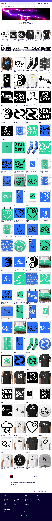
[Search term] (33, 3)
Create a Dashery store (17, 505)
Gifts (50, 6)
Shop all (49, 29)
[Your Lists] (48, 3)
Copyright (26, 503)
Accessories (38, 6)
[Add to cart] (8, 41)
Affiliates (15, 500)
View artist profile (30, 23)
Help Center (27, 499)
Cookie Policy (24, 511)
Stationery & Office (45, 6)
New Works (6, 499)
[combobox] (22, 3)
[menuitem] (2, 6)
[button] (6, 49)
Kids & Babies (33, 6)
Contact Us (27, 504)
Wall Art (22, 6)
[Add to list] (8, 31)
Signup (5, 504)
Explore (2, 6)
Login (5, 503)
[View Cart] (50, 3)
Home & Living (27, 6)
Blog (5, 500)
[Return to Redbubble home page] (4, 3)
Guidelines (26, 500)
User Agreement (6, 511)
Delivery (26, 496)
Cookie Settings (27, 505)
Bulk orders (6, 505)
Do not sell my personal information (17, 511)
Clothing (7, 6)
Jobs (15, 503)
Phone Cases (17, 6)
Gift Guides (6, 496)
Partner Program (16, 499)
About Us (15, 496)
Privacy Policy (11, 511)
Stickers (12, 6)
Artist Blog (15, 504)
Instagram (39, 496)
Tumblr (39, 500)
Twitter (39, 499)
